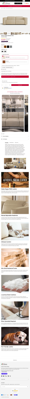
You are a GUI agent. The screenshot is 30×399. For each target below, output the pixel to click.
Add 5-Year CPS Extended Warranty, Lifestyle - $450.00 (10, 65)
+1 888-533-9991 (4, 371)
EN (23, 0)
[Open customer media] (13, 113)
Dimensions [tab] (16, 142)
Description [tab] (6, 142)
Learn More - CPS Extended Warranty (7, 67)
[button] (25, 3)
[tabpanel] (15, 149)
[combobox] (24, 0)
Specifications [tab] (12, 142)
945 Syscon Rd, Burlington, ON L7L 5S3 (7, 370)
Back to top (15, 360)
